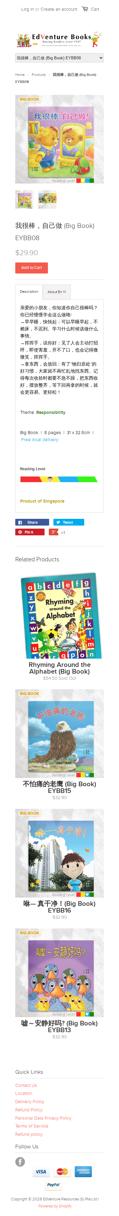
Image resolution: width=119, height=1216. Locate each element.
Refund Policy (28, 1110)
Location (23, 1093)
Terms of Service (32, 1126)
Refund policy (28, 1134)
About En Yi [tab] (57, 292)
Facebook (20, 1162)
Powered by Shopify (54, 1206)
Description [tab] (29, 291)
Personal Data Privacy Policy (43, 1118)
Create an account (59, 9)
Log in (27, 9)
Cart (95, 9)
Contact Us (26, 1085)
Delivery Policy (29, 1101)
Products (39, 75)
